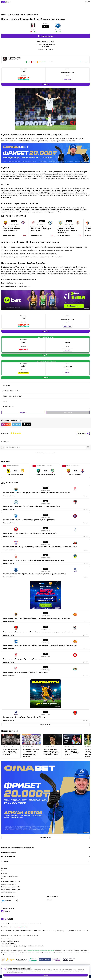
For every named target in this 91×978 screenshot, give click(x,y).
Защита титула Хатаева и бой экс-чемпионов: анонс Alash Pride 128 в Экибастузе (11, 752)
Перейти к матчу (45, 36)
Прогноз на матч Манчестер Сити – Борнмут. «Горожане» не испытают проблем (31, 506)
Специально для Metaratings (9, 876)
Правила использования (8, 884)
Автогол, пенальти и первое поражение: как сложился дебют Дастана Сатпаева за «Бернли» (52, 752)
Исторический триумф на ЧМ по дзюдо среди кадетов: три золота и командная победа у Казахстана (31, 753)
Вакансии (4, 873)
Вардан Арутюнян (14, 58)
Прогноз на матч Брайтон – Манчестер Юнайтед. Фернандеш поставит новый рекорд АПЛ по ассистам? (40, 645)
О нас (3, 871)
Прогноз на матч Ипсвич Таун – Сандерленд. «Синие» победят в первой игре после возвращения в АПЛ (40, 547)
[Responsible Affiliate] (69, 960)
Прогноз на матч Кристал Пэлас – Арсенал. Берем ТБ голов (24, 717)
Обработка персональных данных (11, 889)
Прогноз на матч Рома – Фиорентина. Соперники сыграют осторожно (11, 228)
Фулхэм (33, 30)
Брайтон (58, 30)
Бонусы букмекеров (8, 852)
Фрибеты (4, 861)
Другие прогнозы (9, 483)
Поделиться (81, 433)
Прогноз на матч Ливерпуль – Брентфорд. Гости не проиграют (25, 659)
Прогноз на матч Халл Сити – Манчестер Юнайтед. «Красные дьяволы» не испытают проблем (36, 618)
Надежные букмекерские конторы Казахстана (17, 847)
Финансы (49, 900)
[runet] (3, 960)
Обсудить (23, 412)
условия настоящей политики (41, 971)
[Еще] (89, 2)
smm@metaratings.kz (13, 941)
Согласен (45, 975)
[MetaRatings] (7, 919)
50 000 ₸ (67, 350)
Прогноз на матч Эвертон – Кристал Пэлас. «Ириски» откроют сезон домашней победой (34, 574)
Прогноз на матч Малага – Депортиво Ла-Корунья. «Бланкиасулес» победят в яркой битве (67, 229)
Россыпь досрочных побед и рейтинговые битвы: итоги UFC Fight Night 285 (72, 752)
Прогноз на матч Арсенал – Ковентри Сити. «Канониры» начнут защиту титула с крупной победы (37, 632)
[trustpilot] (33, 960)
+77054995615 (11, 943)
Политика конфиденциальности (10, 881)
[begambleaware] (45, 960)
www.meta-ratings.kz (22, 926)
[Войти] (85, 2)
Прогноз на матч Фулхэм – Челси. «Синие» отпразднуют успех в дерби (40, 228)
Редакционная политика (8, 892)
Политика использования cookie (10, 886)
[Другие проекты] (6, 2)
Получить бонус (45, 837)
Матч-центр (5, 461)
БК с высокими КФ (8, 856)
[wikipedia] (22, 960)
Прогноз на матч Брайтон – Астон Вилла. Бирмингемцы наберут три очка (29, 520)
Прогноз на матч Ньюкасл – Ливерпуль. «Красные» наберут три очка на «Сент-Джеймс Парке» (36, 492)
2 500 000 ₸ (67, 79)
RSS (2, 878)
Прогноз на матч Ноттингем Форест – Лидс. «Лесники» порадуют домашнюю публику (33, 560)
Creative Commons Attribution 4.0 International (41, 950)
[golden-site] (10, 960)
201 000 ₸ (67, 372)
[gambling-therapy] (57, 960)
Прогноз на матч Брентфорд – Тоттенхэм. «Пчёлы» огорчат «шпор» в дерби (30, 533)
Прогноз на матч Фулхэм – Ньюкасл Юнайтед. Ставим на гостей (25, 672)
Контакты (4, 868)
